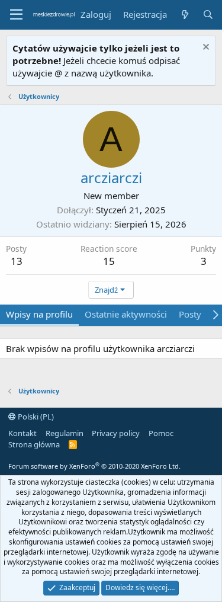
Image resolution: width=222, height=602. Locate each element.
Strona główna (34, 444)
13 (16, 261)
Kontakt (22, 433)
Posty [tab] (190, 314)
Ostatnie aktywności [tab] (126, 314)
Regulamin (64, 433)
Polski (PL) (35, 416)
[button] (16, 15)
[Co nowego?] (184, 14)
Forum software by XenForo (94, 466)
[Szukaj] (208, 14)
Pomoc (161, 433)
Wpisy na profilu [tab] (39, 314)
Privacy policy (116, 433)
